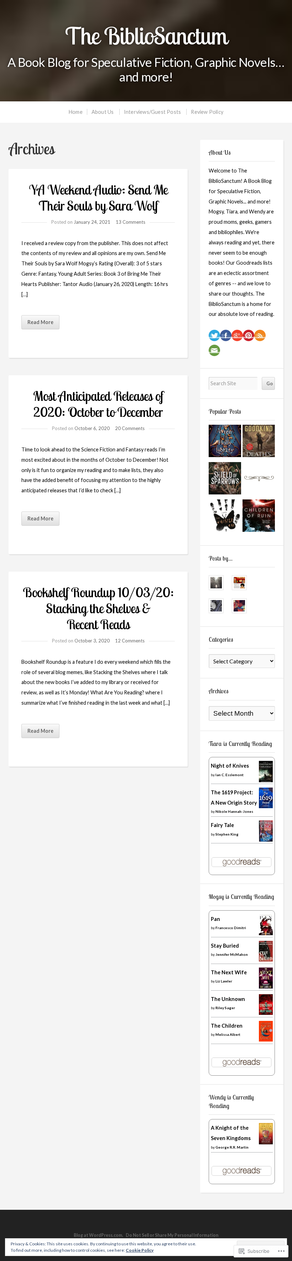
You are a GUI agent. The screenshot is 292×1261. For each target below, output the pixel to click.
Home (76, 112)
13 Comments (130, 222)
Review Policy (207, 112)
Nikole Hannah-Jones (234, 811)
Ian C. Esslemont (229, 775)
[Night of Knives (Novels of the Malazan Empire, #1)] (266, 782)
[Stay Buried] (266, 960)
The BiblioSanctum (146, 36)
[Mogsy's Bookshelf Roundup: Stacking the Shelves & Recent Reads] (259, 480)
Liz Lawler (223, 981)
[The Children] (266, 1040)
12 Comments (130, 640)
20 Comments (130, 428)
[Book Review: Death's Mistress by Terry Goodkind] (259, 443)
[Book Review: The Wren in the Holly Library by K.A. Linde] (225, 443)
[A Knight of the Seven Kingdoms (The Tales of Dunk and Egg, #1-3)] (266, 1142)
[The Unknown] (266, 1013)
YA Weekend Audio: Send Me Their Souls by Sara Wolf (98, 197)
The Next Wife (229, 972)
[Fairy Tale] (266, 840)
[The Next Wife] (266, 987)
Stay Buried (225, 946)
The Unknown (228, 999)
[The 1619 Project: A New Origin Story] (266, 806)
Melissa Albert (227, 1034)
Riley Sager (225, 1008)
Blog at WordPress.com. (98, 1235)
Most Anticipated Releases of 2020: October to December (98, 404)
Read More (40, 322)
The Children (227, 1026)
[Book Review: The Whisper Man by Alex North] (225, 517)
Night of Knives (230, 766)
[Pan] (266, 933)
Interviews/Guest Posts (152, 112)
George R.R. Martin (232, 1147)
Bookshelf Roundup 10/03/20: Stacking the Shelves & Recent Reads (98, 608)
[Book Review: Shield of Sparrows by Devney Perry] (225, 480)
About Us (103, 112)
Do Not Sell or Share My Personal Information (172, 1235)
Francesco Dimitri (230, 928)
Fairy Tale (222, 825)
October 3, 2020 (92, 640)
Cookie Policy (139, 1250)
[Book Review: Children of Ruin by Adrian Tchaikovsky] (259, 517)
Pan (215, 919)
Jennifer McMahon (231, 954)
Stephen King (227, 834)
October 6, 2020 (92, 428)
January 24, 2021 (92, 222)
